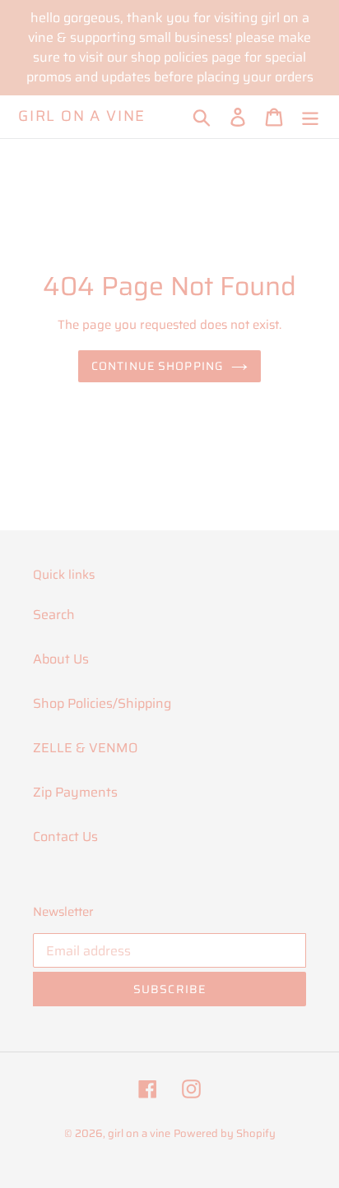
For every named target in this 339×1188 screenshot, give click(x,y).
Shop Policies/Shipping (102, 703)
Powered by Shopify (225, 1133)
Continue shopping (157, 366)
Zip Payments (75, 792)
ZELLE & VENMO (85, 747)
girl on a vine (82, 117)
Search (54, 614)
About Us (61, 659)
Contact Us (65, 836)
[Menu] (310, 117)
